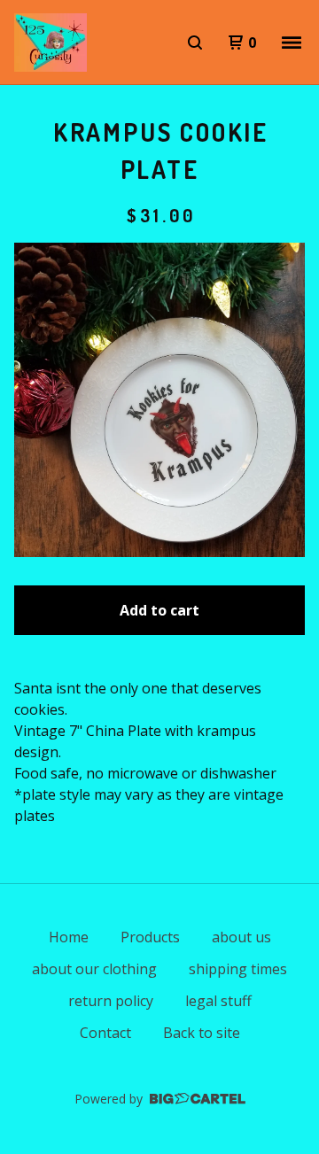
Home (69, 937)
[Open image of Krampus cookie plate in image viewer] (159, 400)
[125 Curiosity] (50, 42)
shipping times (238, 969)
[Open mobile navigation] (291, 42)
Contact (105, 1032)
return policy (110, 1001)
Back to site (201, 1032)
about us (241, 937)
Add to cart (159, 610)
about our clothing (94, 969)
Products (150, 937)
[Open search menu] (195, 42)
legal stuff (218, 1001)
